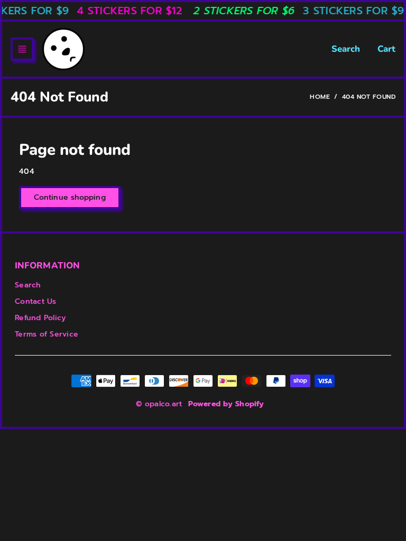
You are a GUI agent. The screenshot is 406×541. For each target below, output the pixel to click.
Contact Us (36, 301)
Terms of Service (46, 334)
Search (346, 49)
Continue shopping (70, 197)
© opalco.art (159, 403)
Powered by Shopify (226, 403)
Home (320, 96)
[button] (22, 49)
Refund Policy (40, 317)
